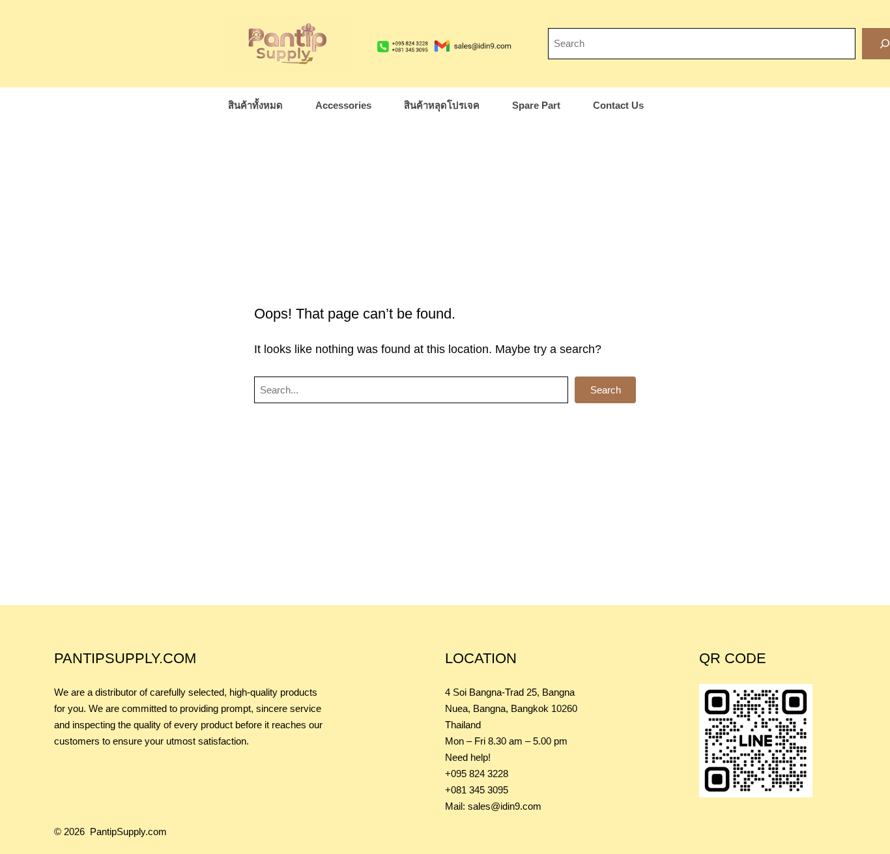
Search (605, 389)
